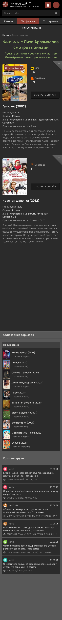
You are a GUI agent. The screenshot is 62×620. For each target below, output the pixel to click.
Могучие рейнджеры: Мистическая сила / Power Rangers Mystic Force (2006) (33, 516)
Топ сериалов (50, 21)
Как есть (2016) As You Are (22, 497)
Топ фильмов (28, 21)
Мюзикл (42, 213)
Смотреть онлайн (45, 94)
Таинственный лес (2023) (22, 479)
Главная (8, 21)
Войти (48, 5)
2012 (20, 206)
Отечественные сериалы (23, 119)
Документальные (48, 119)
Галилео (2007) (14, 106)
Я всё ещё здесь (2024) (20, 570)
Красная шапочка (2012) (20, 200)
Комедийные (9, 216)
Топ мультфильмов (31, 27)
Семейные (8, 122)
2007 (20, 112)
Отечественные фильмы (23, 213)
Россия (16, 115)
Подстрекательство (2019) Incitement (29, 552)
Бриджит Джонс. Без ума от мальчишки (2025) (33, 534)
